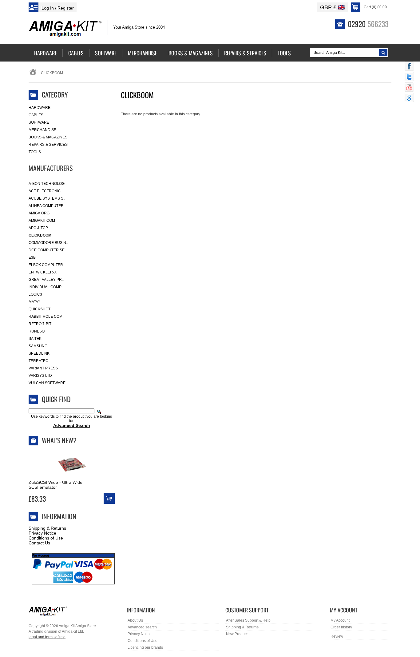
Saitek (35, 338)
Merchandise (42, 130)
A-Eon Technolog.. (47, 183)
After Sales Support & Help (248, 620)
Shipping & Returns (47, 528)
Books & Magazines (48, 137)
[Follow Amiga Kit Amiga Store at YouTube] (409, 87)
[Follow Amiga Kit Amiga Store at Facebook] (409, 67)
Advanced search (142, 627)
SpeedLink (39, 353)
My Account (340, 620)
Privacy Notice (42, 533)
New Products (237, 634)
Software (39, 122)
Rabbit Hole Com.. (46, 316)
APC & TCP (38, 228)
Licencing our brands (145, 647)
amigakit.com (42, 220)
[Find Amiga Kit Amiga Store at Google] (409, 98)
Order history (341, 627)
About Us (135, 620)
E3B (32, 257)
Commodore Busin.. (48, 243)
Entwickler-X (43, 272)
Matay (34, 302)
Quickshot (39, 309)
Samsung (38, 346)
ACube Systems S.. (47, 198)
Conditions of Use (46, 538)
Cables (36, 115)
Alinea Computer (46, 206)
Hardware (39, 108)
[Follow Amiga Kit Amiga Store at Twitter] (409, 77)
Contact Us (39, 542)
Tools (35, 152)
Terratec (38, 361)
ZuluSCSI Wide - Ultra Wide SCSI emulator (55, 485)
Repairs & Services (48, 144)
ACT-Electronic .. (46, 191)
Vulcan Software (47, 383)
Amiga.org (39, 213)
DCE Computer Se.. (47, 250)
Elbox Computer (46, 265)
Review (337, 636)
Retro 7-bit (40, 324)
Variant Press (43, 368)
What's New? (59, 440)
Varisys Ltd (40, 375)
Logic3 (35, 294)
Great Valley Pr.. (46, 279)
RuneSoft (39, 331)
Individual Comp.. (46, 287)
